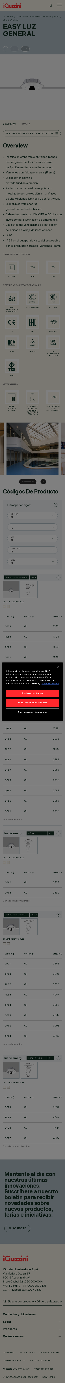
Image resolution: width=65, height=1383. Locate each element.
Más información (50, 683)
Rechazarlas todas (32, 693)
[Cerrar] (58, 667)
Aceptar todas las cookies (32, 702)
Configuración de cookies (32, 712)
